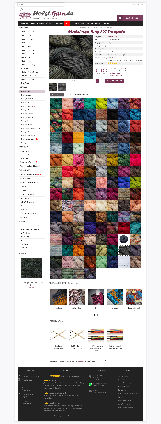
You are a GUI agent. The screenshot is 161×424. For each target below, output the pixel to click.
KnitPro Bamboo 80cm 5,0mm (77, 347)
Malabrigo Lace (25, 102)
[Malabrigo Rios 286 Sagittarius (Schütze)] (78, 244)
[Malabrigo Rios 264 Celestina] (56, 142)
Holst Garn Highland (27, 50)
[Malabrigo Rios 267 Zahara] (78, 278)
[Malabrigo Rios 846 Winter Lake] (56, 278)
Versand (123, 68)
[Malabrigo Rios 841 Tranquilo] (135, 255)
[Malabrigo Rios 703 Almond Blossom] (67, 108)
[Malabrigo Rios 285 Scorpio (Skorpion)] (124, 244)
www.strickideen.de (124, 400)
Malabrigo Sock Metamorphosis (30, 128)
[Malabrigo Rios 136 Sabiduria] (67, 244)
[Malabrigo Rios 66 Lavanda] (112, 187)
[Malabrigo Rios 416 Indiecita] (56, 187)
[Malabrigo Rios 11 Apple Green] (101, 108)
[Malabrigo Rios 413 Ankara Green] (90, 108)
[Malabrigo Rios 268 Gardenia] (56, 176)
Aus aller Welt (24, 170)
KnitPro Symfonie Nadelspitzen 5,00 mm (115, 348)
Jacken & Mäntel (27, 202)
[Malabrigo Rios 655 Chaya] (78, 142)
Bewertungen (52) (81, 94)
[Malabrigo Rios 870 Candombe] (90, 130)
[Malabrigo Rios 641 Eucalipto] (90, 164)
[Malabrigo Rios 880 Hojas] (112, 176)
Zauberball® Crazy (26, 155)
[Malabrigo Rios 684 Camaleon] (56, 130)
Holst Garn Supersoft (27, 32)
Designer (89, 23)
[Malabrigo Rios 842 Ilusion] (135, 176)
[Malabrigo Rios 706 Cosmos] (56, 153)
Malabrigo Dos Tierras (27, 135)
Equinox (58, 308)
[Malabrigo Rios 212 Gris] (101, 176)
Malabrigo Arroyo (26, 124)
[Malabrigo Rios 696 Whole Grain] (135, 266)
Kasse (141, 4)
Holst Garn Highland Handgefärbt (31, 54)
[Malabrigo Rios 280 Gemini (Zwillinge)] (67, 176)
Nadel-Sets (23, 248)
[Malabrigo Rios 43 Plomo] (56, 232)
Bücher (22, 240)
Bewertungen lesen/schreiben (63, 416)
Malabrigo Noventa (26, 113)
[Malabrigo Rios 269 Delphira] (112, 153)
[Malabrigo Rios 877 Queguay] (112, 232)
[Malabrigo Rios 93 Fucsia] (135, 164)
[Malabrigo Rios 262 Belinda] (101, 119)
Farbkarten (24, 68)
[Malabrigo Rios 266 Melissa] (78, 210)
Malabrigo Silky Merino (28, 121)
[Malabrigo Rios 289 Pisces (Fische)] (124, 221)
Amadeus (115, 308)
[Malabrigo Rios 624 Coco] (135, 142)
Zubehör (22, 221)
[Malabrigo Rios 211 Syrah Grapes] (90, 255)
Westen (23, 210)
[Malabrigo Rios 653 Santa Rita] (112, 244)
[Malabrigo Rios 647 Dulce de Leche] (56, 164)
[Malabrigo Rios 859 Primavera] (78, 232)
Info (125, 55)
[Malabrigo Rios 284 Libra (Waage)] (56, 198)
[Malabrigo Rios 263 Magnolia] (124, 198)
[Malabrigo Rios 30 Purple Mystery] (90, 232)
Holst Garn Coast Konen (28, 76)
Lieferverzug (80, 361)
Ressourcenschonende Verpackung (29, 389)
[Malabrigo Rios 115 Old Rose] (135, 210)
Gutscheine (24, 244)
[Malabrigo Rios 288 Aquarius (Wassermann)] (124, 108)
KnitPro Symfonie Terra (30, 175)
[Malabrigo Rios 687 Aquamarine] (112, 108)
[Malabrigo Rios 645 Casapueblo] (124, 130)
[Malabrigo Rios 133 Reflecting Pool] (135, 232)
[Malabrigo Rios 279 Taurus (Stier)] (101, 255)
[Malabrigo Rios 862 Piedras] (101, 221)
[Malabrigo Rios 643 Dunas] (67, 164)
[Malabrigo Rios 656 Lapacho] (101, 187)
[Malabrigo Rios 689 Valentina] (67, 266)
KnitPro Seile (24, 237)
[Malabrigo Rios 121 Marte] (135, 198)
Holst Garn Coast (25, 35)
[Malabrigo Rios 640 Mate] (56, 210)
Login (135, 4)
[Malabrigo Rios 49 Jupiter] (78, 187)
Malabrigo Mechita (26, 106)
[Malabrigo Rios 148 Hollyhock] (124, 176)
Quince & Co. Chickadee (28, 182)
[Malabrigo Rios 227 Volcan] (90, 266)
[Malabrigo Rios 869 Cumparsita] (90, 153)
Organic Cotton (25, 178)
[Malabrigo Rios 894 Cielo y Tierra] (101, 142)
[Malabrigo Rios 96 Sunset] (78, 255)
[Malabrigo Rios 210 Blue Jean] (124, 119)
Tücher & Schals (27, 194)
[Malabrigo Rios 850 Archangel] (135, 108)
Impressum (122, 379)
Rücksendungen (123, 386)
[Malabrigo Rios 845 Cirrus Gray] (112, 142)
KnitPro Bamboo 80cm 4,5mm (58, 347)
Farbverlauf (23, 147)
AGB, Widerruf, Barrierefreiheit (128, 393)
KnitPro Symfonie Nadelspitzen (30, 226)
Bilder (97, 23)
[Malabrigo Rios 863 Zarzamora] (90, 278)
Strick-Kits (23, 23)
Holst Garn (23, 28)
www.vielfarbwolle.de (125, 408)
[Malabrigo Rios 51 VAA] (56, 266)
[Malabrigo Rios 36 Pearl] (78, 221)
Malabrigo (23, 87)
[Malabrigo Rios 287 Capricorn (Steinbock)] (112, 130)
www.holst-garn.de (124, 404)
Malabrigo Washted (26, 117)
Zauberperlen (24, 158)
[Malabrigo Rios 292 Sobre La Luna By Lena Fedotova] (56, 255)
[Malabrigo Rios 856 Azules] (90, 119)
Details (68, 94)
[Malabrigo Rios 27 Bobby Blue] (135, 119)
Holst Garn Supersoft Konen (29, 72)
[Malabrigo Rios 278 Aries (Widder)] (67, 119)
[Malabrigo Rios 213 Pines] (112, 221)
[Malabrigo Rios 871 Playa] (135, 221)
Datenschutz (122, 390)
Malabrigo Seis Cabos (29, 139)
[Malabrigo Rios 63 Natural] (101, 210)
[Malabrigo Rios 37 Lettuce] (135, 187)
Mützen (24, 206)
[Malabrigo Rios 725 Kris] (90, 187)
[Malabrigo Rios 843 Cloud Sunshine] (124, 142)
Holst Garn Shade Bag (27, 65)
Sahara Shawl (77, 308)
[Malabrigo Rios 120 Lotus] (101, 198)
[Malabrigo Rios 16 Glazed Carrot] (78, 176)
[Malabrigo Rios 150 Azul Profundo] (78, 119)
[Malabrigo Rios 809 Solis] (67, 255)
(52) (119, 63)
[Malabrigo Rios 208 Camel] (67, 130)
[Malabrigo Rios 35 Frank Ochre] (112, 164)
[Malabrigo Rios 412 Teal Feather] (112, 255)
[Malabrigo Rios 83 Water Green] (101, 266)
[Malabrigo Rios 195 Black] (112, 119)
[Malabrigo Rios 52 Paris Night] (56, 221)
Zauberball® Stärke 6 (29, 162)
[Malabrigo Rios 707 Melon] (90, 210)
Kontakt (106, 23)
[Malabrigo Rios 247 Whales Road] (112, 266)
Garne (32, 23)
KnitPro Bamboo (25, 233)
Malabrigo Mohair (26, 132)
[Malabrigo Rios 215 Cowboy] (67, 153)
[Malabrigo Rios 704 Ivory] (67, 187)
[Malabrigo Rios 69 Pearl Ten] (90, 221)
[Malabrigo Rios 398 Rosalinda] (56, 244)
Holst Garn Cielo (25, 57)
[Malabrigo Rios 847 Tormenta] (53, 87)
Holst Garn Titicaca (26, 39)
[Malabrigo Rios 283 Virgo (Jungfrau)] (78, 266)
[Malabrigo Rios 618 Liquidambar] (67, 198)
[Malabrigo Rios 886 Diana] (135, 153)
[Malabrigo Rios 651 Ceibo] (135, 130)
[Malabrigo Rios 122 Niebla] (112, 210)
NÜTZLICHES (79, 23)
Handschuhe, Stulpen (28, 213)
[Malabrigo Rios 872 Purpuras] (101, 232)
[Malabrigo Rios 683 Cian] (90, 142)
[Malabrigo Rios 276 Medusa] (67, 210)
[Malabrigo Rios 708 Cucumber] (78, 153)
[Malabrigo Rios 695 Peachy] (67, 221)
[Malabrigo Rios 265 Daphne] (101, 153)
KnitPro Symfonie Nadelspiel (29, 229)
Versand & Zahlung (124, 383)
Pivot (96, 308)
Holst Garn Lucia (25, 61)
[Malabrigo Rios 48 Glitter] (90, 176)
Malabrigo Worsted (26, 99)
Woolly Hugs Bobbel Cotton (29, 166)
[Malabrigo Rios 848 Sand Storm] (101, 244)
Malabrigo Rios (25, 91)
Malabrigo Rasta (25, 143)
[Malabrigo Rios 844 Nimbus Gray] (124, 210)
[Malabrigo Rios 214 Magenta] (112, 198)
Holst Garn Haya (25, 46)
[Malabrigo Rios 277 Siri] (135, 244)
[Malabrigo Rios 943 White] (124, 266)
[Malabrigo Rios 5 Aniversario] (78, 108)
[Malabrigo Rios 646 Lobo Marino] (90, 198)
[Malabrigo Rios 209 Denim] (124, 153)
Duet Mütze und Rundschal (134, 309)
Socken (23, 217)
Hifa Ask (23, 186)
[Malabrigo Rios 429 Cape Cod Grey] (101, 130)
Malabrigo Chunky (26, 110)
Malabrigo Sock (25, 95)
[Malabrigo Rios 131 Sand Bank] (90, 244)
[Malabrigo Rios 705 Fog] (101, 164)
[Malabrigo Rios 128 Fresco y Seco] (124, 164)
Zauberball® (24, 151)
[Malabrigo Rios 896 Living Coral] (78, 198)
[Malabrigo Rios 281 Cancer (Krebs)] (78, 130)
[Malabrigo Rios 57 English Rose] (78, 164)
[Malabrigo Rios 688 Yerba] (67, 278)
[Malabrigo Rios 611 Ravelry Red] (124, 232)
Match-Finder (24, 83)
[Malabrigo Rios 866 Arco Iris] (56, 119)
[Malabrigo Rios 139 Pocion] (67, 232)
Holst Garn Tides (25, 43)
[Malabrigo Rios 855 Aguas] (56, 108)
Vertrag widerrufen (124, 376)
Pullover (24, 198)
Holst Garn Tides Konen (28, 79)
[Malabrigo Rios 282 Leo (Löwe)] (124, 187)
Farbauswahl (57, 94)
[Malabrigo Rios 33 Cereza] (67, 142)
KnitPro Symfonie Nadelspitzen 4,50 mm (96, 348)
